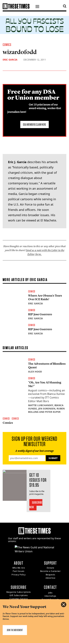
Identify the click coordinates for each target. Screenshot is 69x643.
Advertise (50, 578)
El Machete (48, 220)
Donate (50, 567)
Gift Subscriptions (19, 595)
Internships (50, 596)
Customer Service (19, 598)
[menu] (37, 7)
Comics (7, 44)
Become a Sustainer (50, 571)
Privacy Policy (18, 574)
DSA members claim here (34, 124)
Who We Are (18, 567)
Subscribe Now (36, 504)
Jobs (50, 592)
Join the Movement (15, 630)
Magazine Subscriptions (18, 592)
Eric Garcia (10, 59)
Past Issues (18, 571)
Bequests (50, 574)
